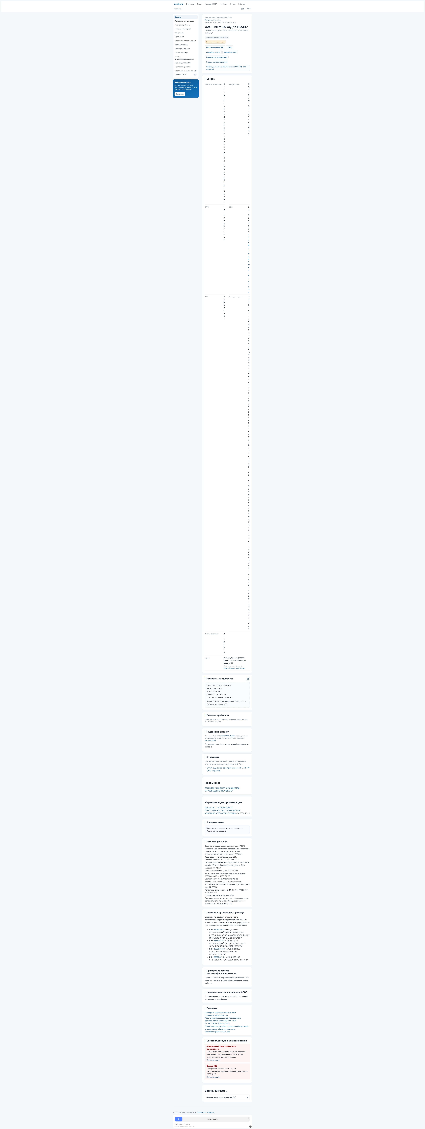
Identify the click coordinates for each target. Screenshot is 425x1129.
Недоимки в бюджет (183, 29)
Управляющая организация (185, 41)
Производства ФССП (183, 63)
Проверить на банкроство (216, 1015)
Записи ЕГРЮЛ (185, 75)
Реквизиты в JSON (213, 52)
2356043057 (219, 940)
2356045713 (219, 957)
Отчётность (179, 33)
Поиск (199, 4)
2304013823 (219, 929)
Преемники (179, 37)
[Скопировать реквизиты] (248, 679)
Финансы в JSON (230, 52)
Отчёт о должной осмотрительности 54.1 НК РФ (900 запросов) (226, 68)
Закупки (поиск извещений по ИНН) (221, 1021)
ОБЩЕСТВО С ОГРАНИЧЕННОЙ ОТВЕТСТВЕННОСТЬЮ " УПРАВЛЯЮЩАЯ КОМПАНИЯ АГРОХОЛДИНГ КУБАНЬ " (222, 810)
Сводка (178, 17)
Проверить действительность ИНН (220, 1012)
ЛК (242, 9)
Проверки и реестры (183, 67)
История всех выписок (213, 20)
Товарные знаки (181, 45)
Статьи (232, 4)
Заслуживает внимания (185, 71)
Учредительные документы (216, 62)
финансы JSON (210, 740)
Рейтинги (241, 4)
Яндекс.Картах (229, 668)
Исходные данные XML (215, 47)
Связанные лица (181, 52)
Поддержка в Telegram (206, 1112)
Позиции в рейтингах (183, 25)
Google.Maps (240, 668)
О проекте (190, 4)
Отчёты (223, 4)
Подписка (178, 9)
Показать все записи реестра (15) (227, 1097)
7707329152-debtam (227, 736)
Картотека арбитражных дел (217, 1032)
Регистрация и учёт (182, 48)
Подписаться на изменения (216, 57)
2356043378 (219, 949)
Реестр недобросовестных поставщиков (223, 1018)
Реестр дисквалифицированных (184, 58)
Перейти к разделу (213, 1060)
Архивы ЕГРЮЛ (211, 4)
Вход (249, 8)
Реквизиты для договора (184, 21)
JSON (230, 47)
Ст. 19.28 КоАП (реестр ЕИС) (217, 1023)
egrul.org (178, 4)
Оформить (180, 94)
